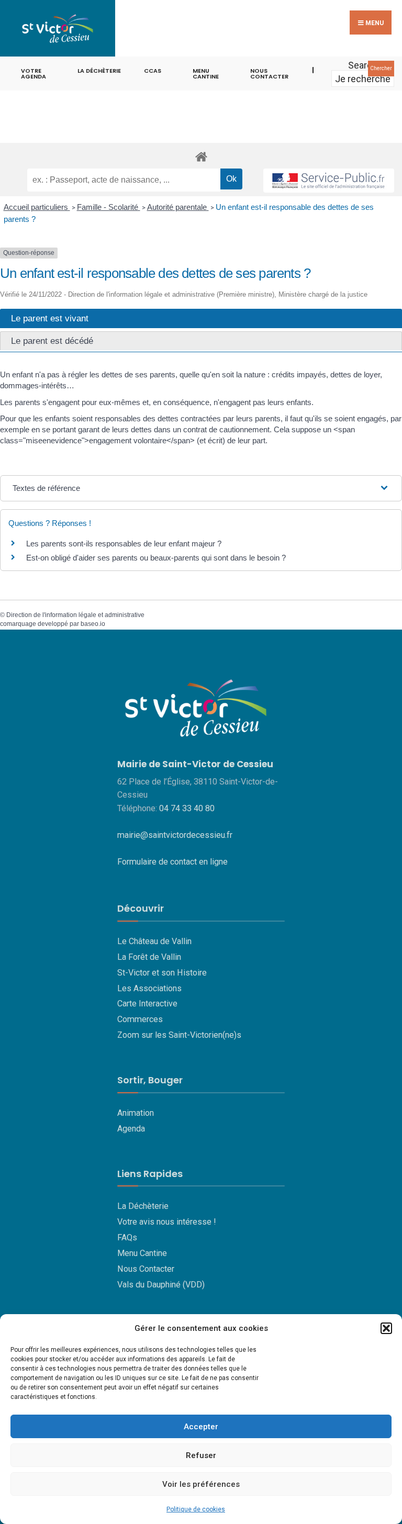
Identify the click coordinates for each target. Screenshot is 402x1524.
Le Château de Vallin (154, 941)
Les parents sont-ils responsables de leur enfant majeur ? (123, 543)
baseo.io (93, 623)
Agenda (131, 1129)
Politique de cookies (195, 1509)
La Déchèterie (99, 70)
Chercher (381, 68)
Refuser (201, 1455)
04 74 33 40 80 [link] (187, 808)
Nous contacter (269, 73)
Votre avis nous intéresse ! (166, 1222)
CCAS (152, 70)
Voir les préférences (201, 1484)
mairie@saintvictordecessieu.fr (174, 835)
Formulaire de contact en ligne (172, 862)
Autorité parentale (178, 207)
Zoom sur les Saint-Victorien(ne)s (179, 1035)
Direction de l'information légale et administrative (75, 615)
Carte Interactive (147, 1003)
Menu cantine (206, 73)
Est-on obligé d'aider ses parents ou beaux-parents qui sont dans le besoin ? (156, 557)
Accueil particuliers (37, 207)
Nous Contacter (145, 1269)
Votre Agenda (33, 73)
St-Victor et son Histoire (162, 973)
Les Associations (149, 988)
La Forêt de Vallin (149, 957)
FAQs (127, 1237)
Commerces (140, 1019)
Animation (135, 1113)
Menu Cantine (142, 1253)
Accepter (201, 1426)
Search (362, 65)
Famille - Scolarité (108, 207)
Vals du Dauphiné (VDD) (161, 1285)
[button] (386, 1328)
